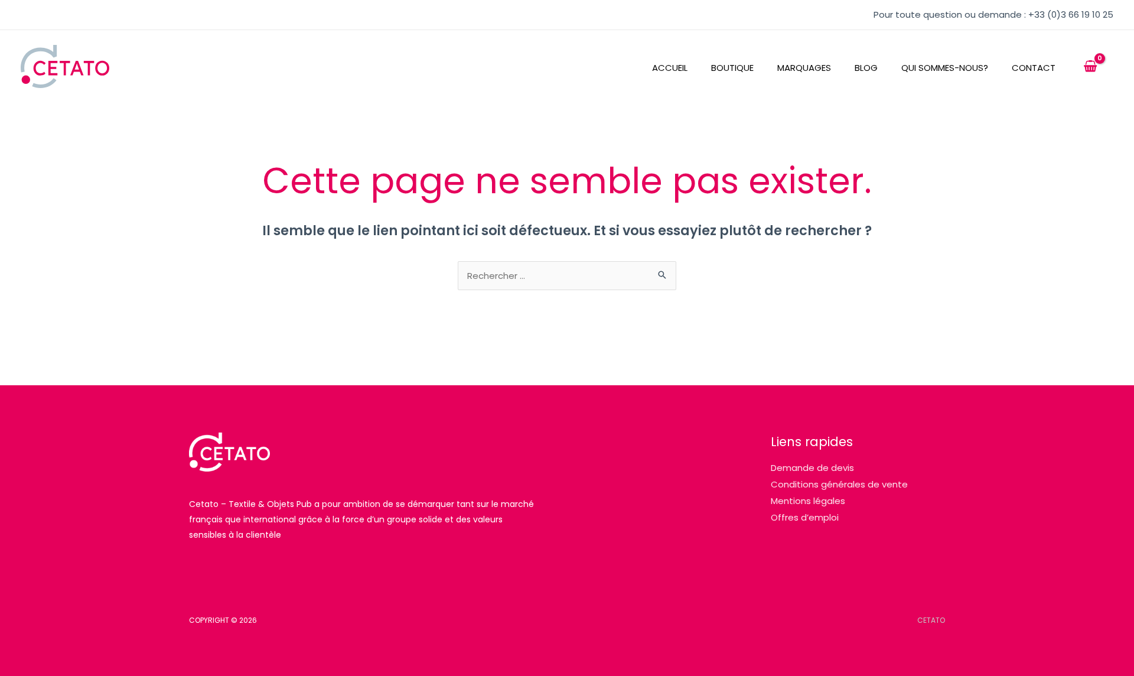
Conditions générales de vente (839, 484)
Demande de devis (812, 468)
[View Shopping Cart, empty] (1090, 67)
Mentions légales (808, 501)
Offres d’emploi (805, 517)
